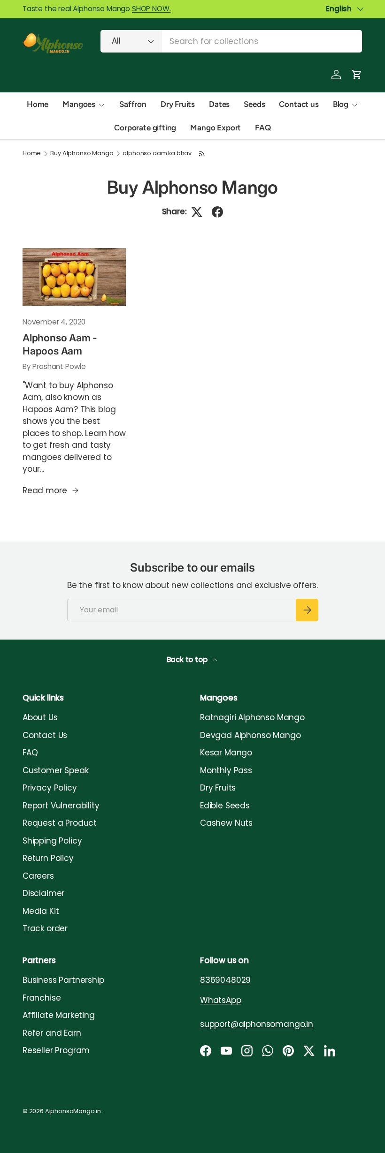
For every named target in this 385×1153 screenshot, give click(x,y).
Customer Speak (56, 770)
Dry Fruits (178, 104)
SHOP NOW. (151, 9)
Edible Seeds (225, 805)
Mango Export (215, 127)
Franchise (42, 997)
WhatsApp (220, 1000)
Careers (38, 876)
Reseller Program (56, 1050)
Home (37, 104)
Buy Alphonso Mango (81, 154)
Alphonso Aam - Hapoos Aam (60, 344)
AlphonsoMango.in (73, 1111)
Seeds (254, 104)
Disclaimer (43, 893)
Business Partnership (63, 980)
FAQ (263, 127)
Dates (219, 104)
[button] (356, 74)
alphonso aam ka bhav (157, 154)
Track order (45, 928)
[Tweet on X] (196, 212)
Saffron (132, 104)
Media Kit (41, 911)
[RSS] (202, 153)
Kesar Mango (226, 752)
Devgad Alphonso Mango (250, 735)
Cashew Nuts (226, 823)
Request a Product (60, 823)
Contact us (298, 104)
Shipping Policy (52, 840)
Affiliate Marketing (59, 1015)
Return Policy (48, 858)
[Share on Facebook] (217, 212)
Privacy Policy (50, 787)
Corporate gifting (145, 127)
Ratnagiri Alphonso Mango (252, 717)
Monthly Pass (226, 770)
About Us (40, 717)
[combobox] (231, 41)
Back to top (188, 659)
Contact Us (45, 735)
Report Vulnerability (61, 805)
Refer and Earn (52, 1033)
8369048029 (225, 980)
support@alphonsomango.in (256, 1024)
